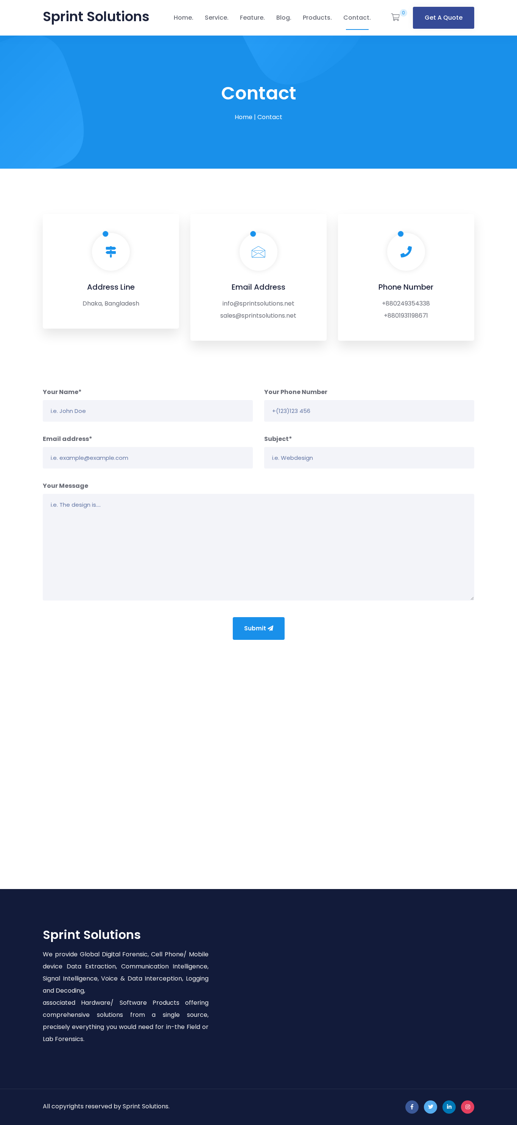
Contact (356, 17)
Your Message (65, 485)
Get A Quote (443, 17)
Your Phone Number (295, 392)
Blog (283, 17)
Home (183, 17)
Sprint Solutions (96, 16)
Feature (251, 17)
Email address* (67, 438)
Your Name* (62, 392)
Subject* (278, 438)
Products (316, 17)
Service (216, 17)
